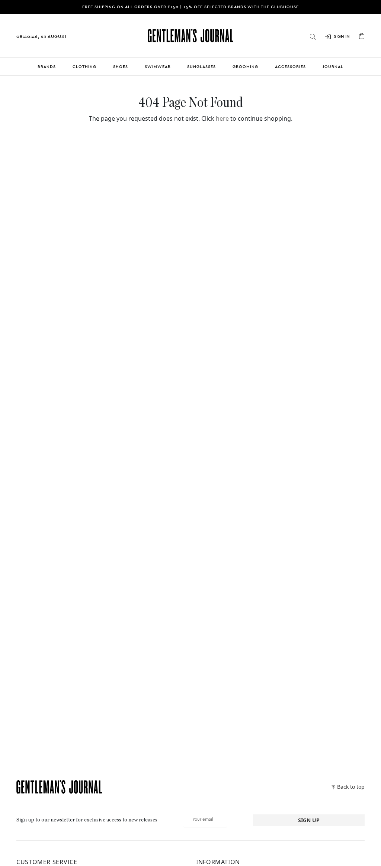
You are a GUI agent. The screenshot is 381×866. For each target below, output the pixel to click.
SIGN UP (309, 820)
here (222, 118)
